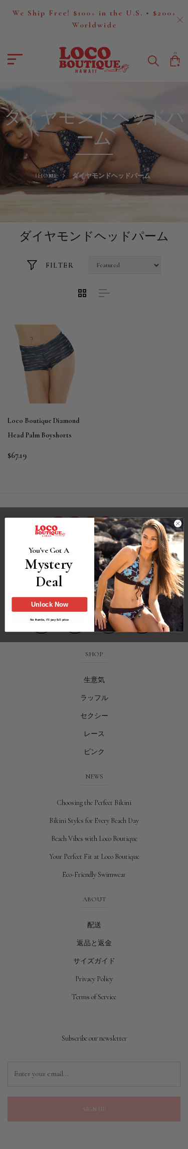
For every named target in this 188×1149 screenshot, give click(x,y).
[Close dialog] (177, 523)
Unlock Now (49, 604)
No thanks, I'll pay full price (49, 619)
